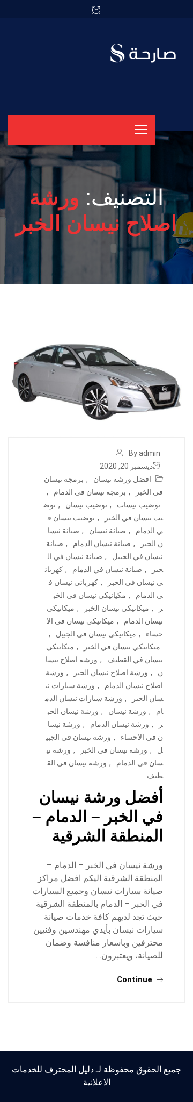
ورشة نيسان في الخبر (113, 750)
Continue (135, 979)
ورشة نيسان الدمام (119, 724)
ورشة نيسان (127, 711)
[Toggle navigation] (141, 129)
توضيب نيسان (86, 504)
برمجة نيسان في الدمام (90, 492)
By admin (144, 453)
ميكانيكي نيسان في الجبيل (96, 633)
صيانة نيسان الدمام (102, 543)
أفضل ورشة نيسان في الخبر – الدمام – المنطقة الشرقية (97, 816)
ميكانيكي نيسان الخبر (116, 608)
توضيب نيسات (138, 504)
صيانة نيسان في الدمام (107, 569)
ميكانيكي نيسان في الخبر (122, 646)
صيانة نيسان (107, 530)
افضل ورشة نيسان (122, 479)
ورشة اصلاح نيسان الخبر (110, 672)
